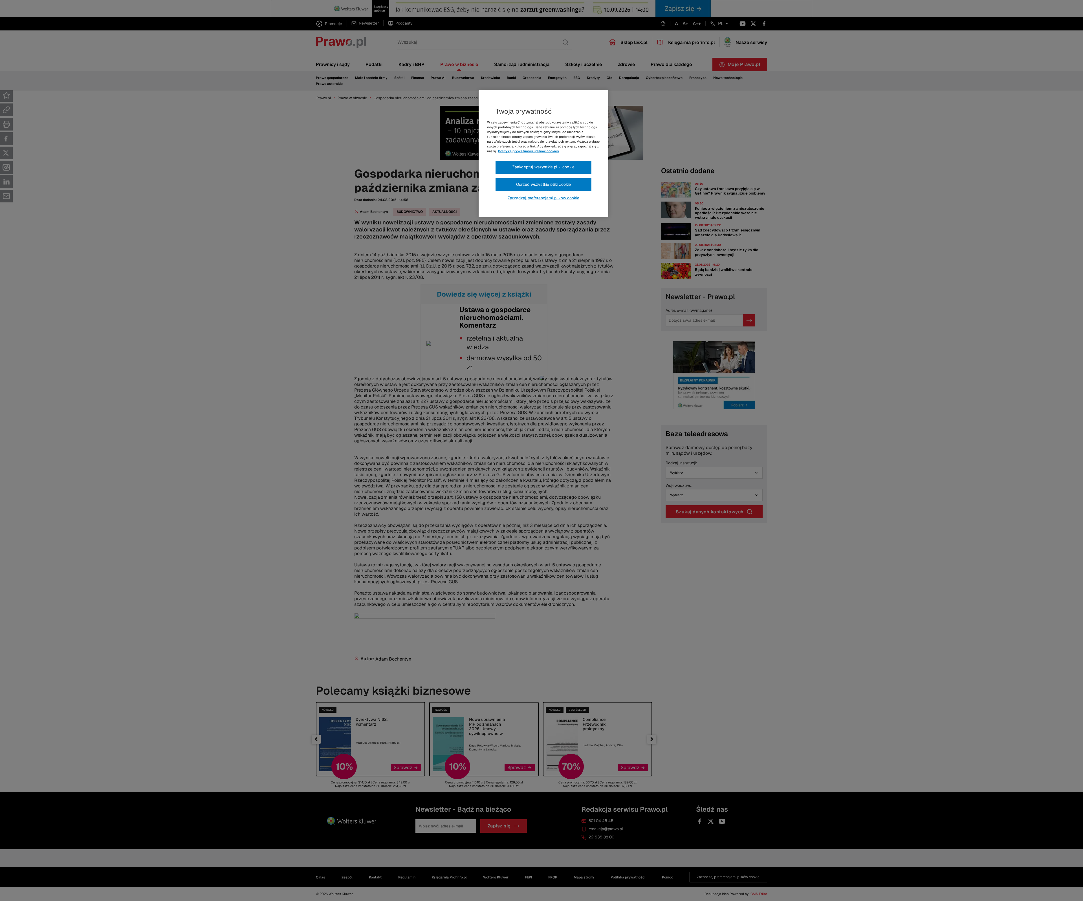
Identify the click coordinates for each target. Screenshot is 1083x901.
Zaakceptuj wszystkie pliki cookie (543, 166)
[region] (543, 154)
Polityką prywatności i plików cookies (528, 151)
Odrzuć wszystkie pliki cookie (543, 184)
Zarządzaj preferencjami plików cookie (543, 197)
